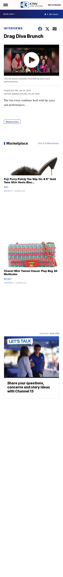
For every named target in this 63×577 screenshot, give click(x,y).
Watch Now (53, 5)
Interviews (13, 28)
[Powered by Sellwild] (54, 333)
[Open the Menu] (5, 5)
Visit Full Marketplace (48, 143)
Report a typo (12, 121)
